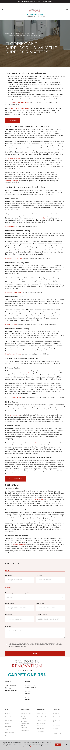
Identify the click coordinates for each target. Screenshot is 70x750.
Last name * (39, 575)
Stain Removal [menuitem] (41, 714)
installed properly (19, 544)
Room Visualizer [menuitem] (26, 714)
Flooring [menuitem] (7, 714)
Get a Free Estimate (16, 478)
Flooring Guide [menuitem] (41, 720)
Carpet (45, 218)
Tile (60, 389)
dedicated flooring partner (20, 108)
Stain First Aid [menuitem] (41, 717)
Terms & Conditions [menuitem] (56, 729)
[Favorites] (63, 10)
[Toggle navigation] (2, 10)
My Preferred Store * (42, 614)
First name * (9, 575)
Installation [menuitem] (40, 731)
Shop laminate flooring (13, 354)
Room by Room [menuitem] (57, 717)
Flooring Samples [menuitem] (23, 717)
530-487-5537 (41, 17)
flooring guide (16, 397)
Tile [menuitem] (6, 729)
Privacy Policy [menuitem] (57, 733)
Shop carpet (9, 226)
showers (30, 373)
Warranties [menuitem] (40, 728)
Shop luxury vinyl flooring (13, 292)
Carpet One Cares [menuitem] (56, 721)
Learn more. (34, 747)
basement (32, 443)
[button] (60, 10)
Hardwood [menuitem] (8, 720)
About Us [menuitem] (56, 714)
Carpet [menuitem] (7, 723)
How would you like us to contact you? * (17, 592)
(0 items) (67, 9)
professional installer (14, 158)
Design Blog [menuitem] (25, 730)
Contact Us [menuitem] (56, 725)
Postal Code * (9, 614)
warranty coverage (11, 181)
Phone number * (10, 603)
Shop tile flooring (11, 324)
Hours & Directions (11, 690)
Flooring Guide (19, 33)
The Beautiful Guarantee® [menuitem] (41, 724)
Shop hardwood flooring (13, 258)
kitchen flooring (14, 415)
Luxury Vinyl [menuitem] (9, 717)
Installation (30, 33)
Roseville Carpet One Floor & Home (35, 1)
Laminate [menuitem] (8, 726)
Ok (58, 745)
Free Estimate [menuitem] (9, 733)
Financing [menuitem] (8, 736)
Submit (35, 653)
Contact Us (13, 120)
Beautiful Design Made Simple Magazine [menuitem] (25, 724)
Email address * (40, 603)
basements (39, 499)
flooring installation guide (20, 102)
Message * (8, 626)
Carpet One (8, 33)
